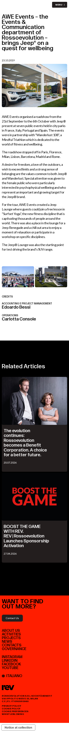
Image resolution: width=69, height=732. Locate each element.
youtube (10, 668)
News (7, 641)
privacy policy (11, 706)
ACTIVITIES (11, 634)
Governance (14, 649)
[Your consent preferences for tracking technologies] (62, 725)
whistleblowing (13, 714)
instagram (12, 657)
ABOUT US (11, 631)
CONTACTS (11, 645)
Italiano (14, 676)
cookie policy (11, 708)
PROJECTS (11, 638)
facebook (11, 664)
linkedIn (9, 660)
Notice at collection (18, 727)
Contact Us (12, 618)
